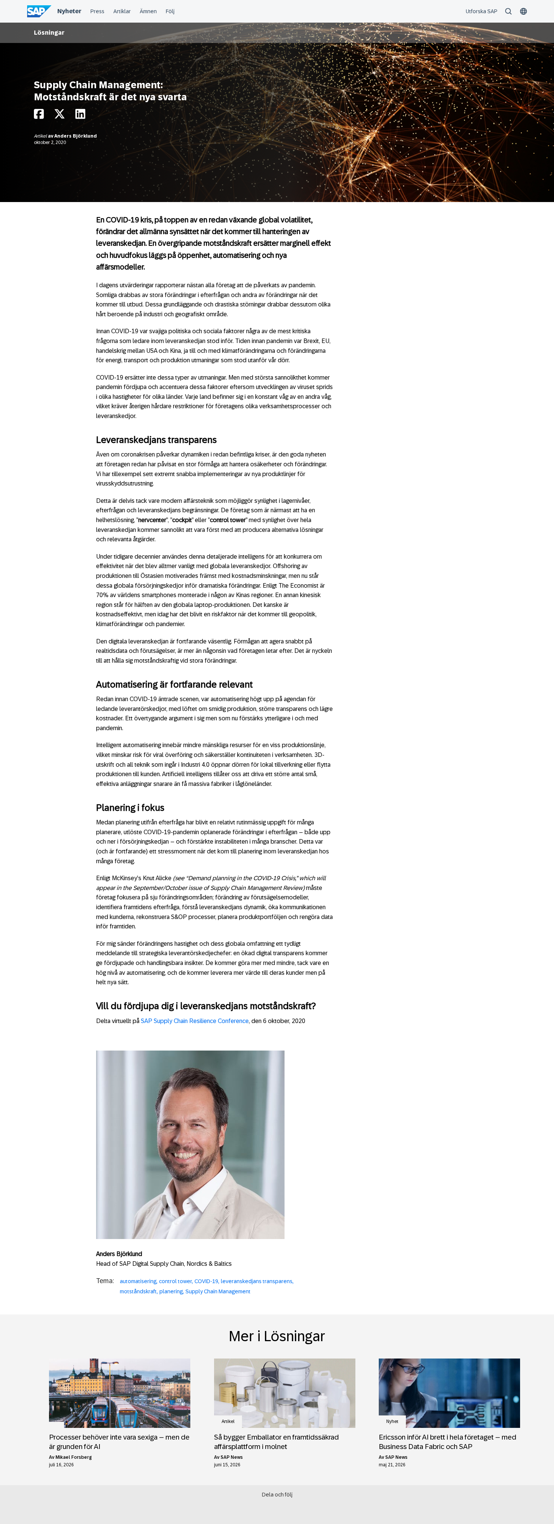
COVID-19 (206, 1281)
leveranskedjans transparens (256, 1281)
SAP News (231, 1457)
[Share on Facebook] (39, 116)
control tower (175, 1281)
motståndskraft (138, 1291)
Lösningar (49, 32)
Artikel (41, 136)
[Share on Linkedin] (80, 116)
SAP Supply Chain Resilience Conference (195, 1021)
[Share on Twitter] (59, 116)
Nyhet (392, 1421)
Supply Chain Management (218, 1291)
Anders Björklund (75, 136)
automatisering (138, 1281)
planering (171, 1291)
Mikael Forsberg (73, 1457)
